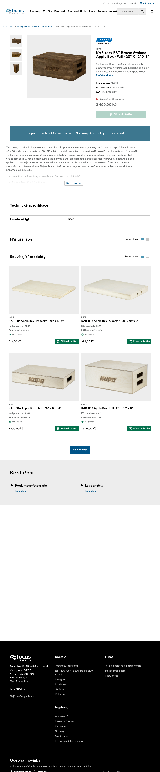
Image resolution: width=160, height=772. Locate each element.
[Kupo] (104, 40)
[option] (16, 41)
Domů (5, 26)
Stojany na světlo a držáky (28, 26)
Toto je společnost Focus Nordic (123, 665)
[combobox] (131, 11)
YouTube (59, 689)
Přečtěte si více (104, 75)
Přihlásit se (148, 3)
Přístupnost (111, 675)
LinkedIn (60, 694)
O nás (106, 3)
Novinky (133, 3)
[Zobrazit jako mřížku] (142, 239)
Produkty (35, 11)
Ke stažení (20, 491)
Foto (12, 26)
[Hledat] (142, 11)
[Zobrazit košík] (152, 11)
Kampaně (59, 11)
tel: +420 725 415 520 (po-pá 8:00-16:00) (74, 672)
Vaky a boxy (47, 26)
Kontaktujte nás (119, 3)
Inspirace (89, 11)
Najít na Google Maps (22, 696)
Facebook (60, 684)
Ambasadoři (75, 11)
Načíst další (80, 450)
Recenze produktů (108, 11)
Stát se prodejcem (115, 670)
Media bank (61, 736)
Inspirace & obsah (65, 721)
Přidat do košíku (123, 114)
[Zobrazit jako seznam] (147, 239)
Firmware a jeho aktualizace (70, 741)
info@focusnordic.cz (66, 665)
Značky (47, 11)
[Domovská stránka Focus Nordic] (15, 11)
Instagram (60, 679)
